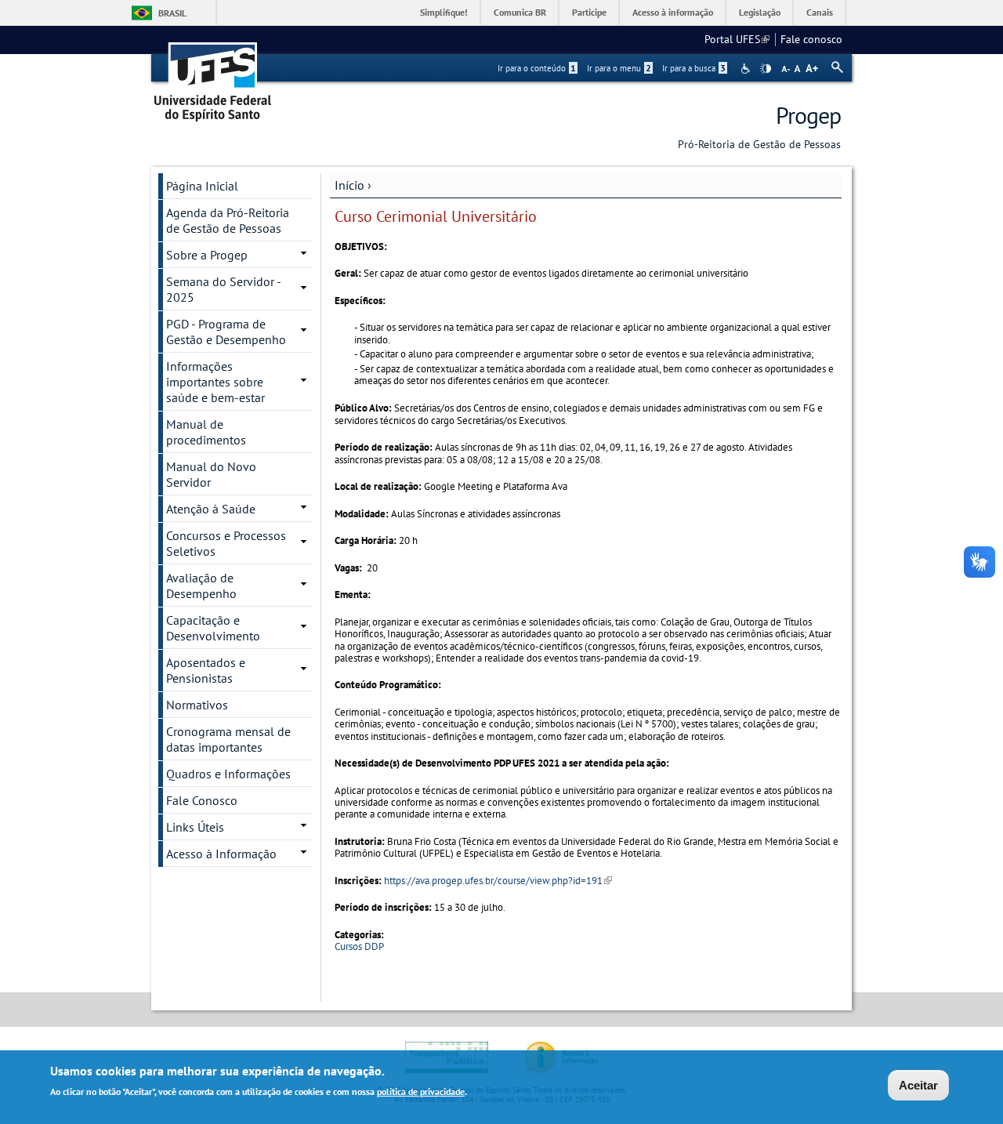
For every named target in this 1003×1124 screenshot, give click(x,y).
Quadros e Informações (228, 773)
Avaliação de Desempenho (201, 585)
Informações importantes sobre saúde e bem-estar (215, 381)
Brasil (172, 13)
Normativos (197, 704)
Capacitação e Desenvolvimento (213, 628)
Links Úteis (195, 827)
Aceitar (918, 1085)
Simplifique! (444, 12)
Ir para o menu (619, 68)
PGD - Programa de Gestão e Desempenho (226, 331)
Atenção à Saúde (210, 509)
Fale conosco (811, 39)
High (765, 68)
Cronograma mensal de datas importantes (228, 739)
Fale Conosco (201, 800)
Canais (819, 12)
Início (349, 185)
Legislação (759, 12)
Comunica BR (520, 12)
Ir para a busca (694, 68)
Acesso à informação (672, 12)
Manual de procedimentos (206, 432)
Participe (589, 12)
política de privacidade (421, 1091)
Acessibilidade (747, 68)
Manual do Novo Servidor (211, 474)
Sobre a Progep (207, 255)
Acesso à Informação (221, 853)
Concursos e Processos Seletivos (226, 543)
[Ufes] (213, 76)
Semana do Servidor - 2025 (223, 289)
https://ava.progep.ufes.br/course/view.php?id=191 (498, 880)
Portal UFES (736, 39)
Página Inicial (202, 186)
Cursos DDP (359, 946)
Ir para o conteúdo (537, 68)
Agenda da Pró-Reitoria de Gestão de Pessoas (227, 220)
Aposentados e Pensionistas (205, 670)
